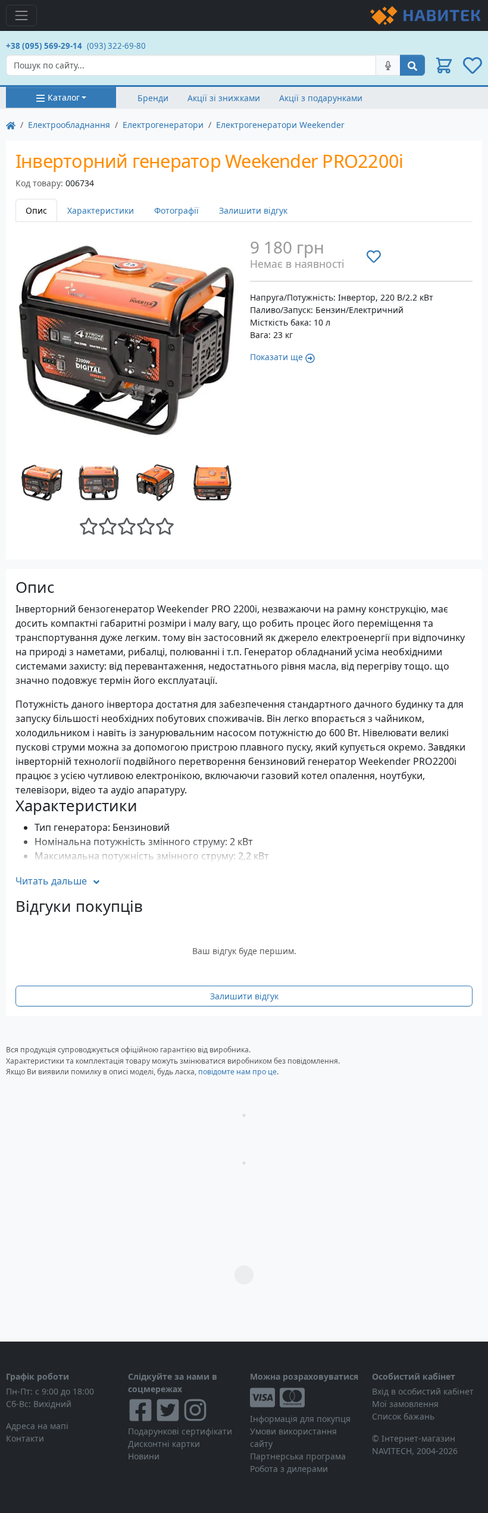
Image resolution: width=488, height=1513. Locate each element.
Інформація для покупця (300, 1418)
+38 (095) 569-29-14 (44, 45)
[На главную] (10, 124)
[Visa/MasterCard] (305, 1397)
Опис (36, 210)
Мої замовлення (405, 1403)
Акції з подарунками (320, 98)
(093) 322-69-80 (116, 45)
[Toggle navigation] (21, 15)
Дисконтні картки (164, 1443)
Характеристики (100, 210)
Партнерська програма (298, 1456)
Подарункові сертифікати (180, 1431)
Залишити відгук (253, 210)
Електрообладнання (69, 124)
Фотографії (176, 210)
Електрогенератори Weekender (280, 124)
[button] (443, 65)
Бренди (152, 98)
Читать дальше (51, 880)
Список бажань (403, 1416)
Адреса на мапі (37, 1425)
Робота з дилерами (289, 1468)
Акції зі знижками (223, 98)
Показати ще (276, 356)
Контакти (25, 1438)
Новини (143, 1456)
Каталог (64, 97)
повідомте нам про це (237, 1072)
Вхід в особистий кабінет (423, 1391)
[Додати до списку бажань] (374, 256)
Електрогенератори (163, 124)
